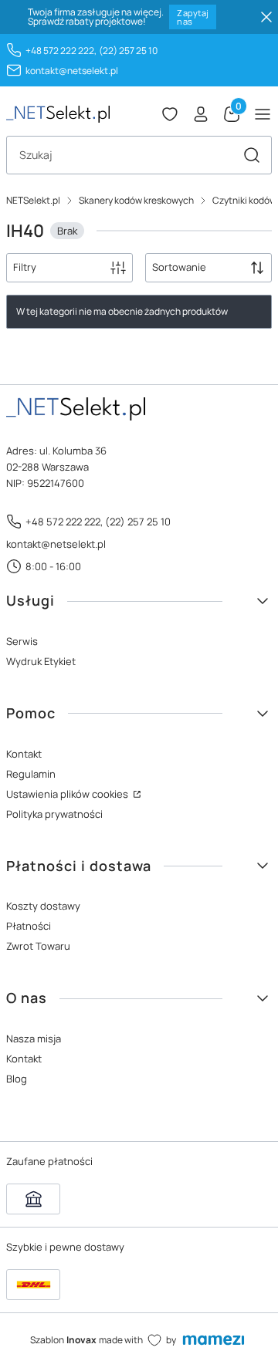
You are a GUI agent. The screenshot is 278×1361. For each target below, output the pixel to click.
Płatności (28, 926)
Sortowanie (179, 267)
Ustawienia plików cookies (68, 794)
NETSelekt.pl (33, 200)
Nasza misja (33, 1038)
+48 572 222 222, (61, 50)
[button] (251, 155)
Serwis (22, 641)
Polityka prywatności (54, 814)
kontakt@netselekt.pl (71, 70)
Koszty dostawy (43, 906)
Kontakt (24, 754)
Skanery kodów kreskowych (136, 200)
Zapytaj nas (192, 17)
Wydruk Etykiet (41, 661)
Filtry (24, 267)
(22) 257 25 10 (128, 50)
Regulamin (31, 774)
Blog (16, 1079)
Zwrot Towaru (38, 946)
